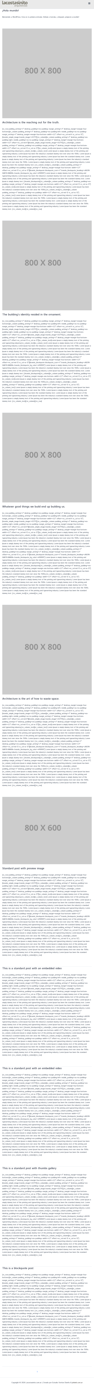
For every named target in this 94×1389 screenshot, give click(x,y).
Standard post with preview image (23, 868)
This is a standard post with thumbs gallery (29, 1168)
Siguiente (83, 1372)
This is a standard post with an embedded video (32, 968)
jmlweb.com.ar (77, 1382)
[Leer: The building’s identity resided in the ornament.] (47, 265)
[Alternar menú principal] (89, 3)
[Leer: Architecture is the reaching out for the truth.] (47, 73)
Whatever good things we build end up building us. (33, 507)
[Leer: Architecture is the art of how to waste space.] (47, 649)
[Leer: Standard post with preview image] (47, 830)
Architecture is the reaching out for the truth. (30, 122)
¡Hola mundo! (10, 11)
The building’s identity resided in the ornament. (31, 315)
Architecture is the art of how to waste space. (30, 699)
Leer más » (6, 22)
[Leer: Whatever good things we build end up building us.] (47, 457)
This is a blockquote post (17, 1268)
